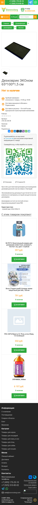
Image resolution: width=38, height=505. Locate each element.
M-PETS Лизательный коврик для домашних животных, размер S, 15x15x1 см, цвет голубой (19, 245)
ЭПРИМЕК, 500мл (19, 379)
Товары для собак (8, 446)
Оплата (4, 463)
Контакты (5, 469)
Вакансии (5, 425)
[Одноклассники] (12, 131)
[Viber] (23, 131)
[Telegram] (29, 131)
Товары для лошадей (10, 436)
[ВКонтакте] (9, 131)
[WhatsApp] (26, 131)
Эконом (21, 28)
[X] (17, 131)
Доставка (5, 459)
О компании (6, 412)
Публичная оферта (30, 485)
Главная (6, 23)
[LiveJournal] (20, 131)
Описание (8, 182)
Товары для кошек (9, 449)
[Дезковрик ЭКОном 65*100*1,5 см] (19, 49)
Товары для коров (9, 432)
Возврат (5, 466)
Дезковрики (8, 28)
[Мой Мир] (15, 131)
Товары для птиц (8, 442)
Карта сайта (32, 487)
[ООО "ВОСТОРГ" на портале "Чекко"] (30, 491)
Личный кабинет (8, 456)
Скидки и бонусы (8, 418)
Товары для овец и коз (10, 439)
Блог (3, 422)
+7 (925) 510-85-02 (16, 3)
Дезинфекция (20, 23)
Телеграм (8, 138)
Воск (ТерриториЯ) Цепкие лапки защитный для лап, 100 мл (19, 289)
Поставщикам (7, 415)
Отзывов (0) (21, 182)
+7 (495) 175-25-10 (16, 1)
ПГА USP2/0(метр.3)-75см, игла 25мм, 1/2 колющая (19, 335)
